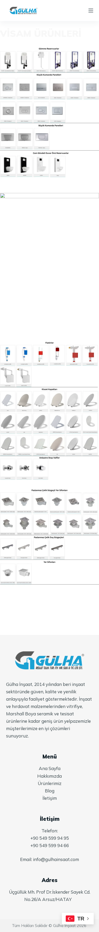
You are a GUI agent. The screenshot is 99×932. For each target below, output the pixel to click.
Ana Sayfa (49, 768)
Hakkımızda (49, 776)
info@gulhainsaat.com (56, 859)
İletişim (50, 798)
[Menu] (90, 10)
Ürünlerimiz (50, 783)
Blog (49, 790)
